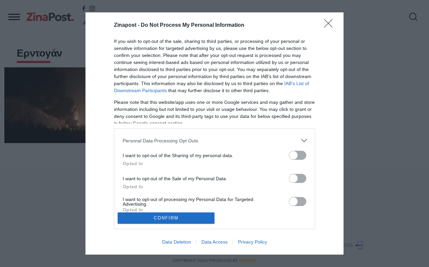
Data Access (214, 242)
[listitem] (214, 140)
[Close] (330, 25)
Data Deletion (176, 242)
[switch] (297, 155)
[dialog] (214, 133)
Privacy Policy (252, 242)
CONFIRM (166, 217)
